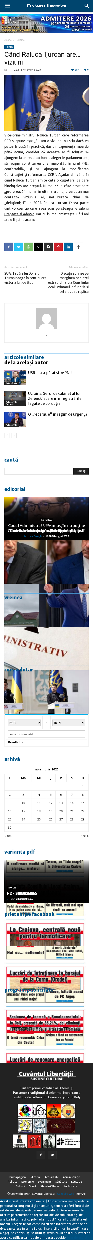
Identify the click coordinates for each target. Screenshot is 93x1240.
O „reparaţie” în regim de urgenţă (57, 414)
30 (9, 827)
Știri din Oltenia (49, 1186)
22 (83, 811)
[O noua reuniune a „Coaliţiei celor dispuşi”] (46, 692)
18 (39, 811)
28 (72, 819)
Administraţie (71, 1177)
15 (83, 803)
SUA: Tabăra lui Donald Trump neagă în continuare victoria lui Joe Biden (25, 278)
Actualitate (11, 383)
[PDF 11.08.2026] (46, 1011)
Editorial (15, 489)
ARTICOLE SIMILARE (24, 357)
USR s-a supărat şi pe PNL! (50, 372)
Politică (20, 40)
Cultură (20, 1186)
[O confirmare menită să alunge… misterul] (46, 562)
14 (72, 803)
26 (51, 819)
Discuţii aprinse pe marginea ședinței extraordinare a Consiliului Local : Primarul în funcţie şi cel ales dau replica (67, 282)
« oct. (8, 836)
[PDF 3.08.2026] (46, 1054)
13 (61, 803)
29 (83, 819)
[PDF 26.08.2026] (46, 924)
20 (61, 811)
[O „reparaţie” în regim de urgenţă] (15, 419)
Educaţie (76, 1181)
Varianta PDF (19, 851)
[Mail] (52, 1155)
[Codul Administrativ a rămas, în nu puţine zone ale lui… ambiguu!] (46, 648)
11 (39, 803)
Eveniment (44, 1181)
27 (61, 819)
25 (39, 819)
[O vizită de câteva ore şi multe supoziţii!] (46, 605)
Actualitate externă (11, 403)
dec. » (85, 836)
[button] (87, 6)
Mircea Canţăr (33, 536)
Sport (32, 1186)
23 (9, 819)
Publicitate (70, 1186)
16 (9, 811)
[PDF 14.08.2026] (46, 968)
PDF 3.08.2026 (21, 893)
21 (72, 811)
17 (23, 811)
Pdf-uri (12, 888)
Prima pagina (18, 1177)
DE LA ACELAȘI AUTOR (26, 362)
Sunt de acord (76, 1238)
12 (51, 803)
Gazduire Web (65, 1193)
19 (51, 811)
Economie (27, 1181)
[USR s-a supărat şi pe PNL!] (15, 377)
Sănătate (61, 1181)
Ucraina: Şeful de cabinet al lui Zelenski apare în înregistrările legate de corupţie (55, 398)
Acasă (8, 40)
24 (23, 819)
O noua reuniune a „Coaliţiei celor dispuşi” (46, 530)
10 (23, 803)
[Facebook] (41, 1155)
